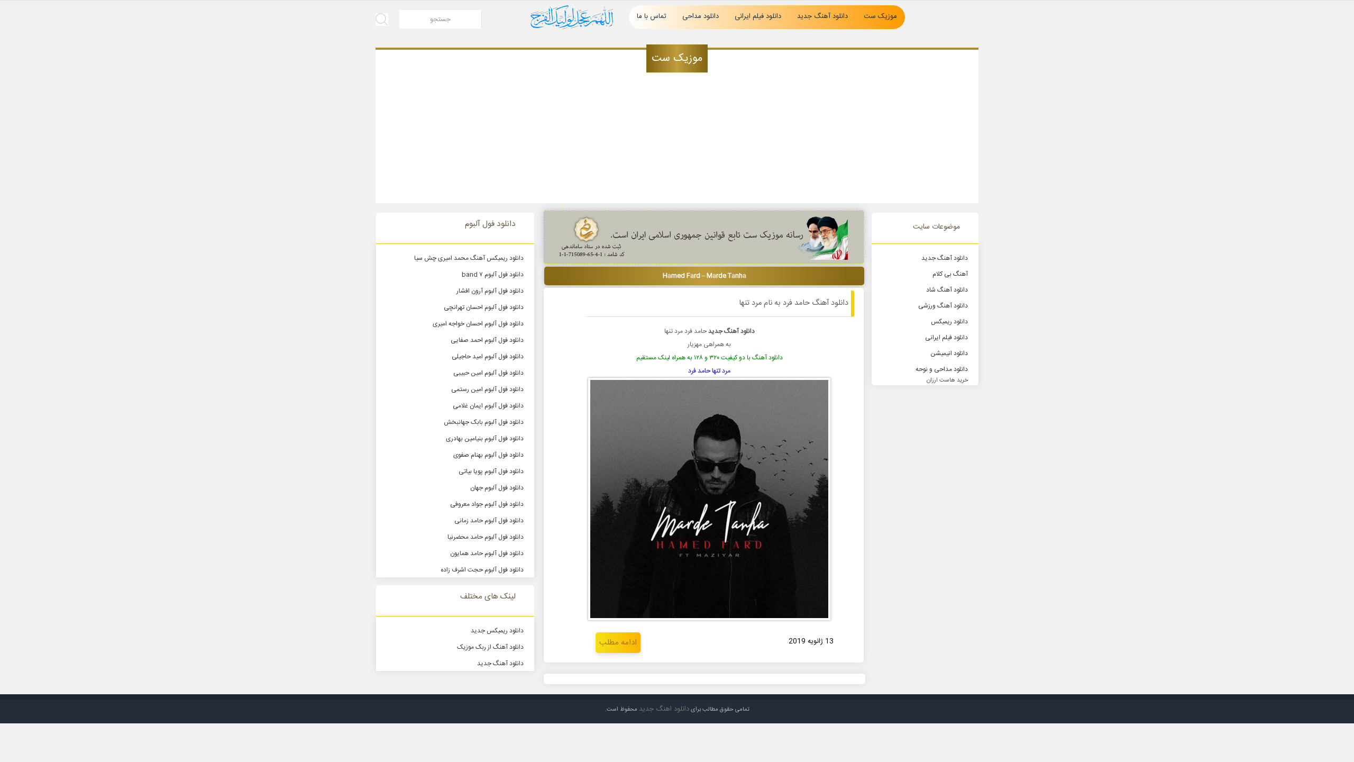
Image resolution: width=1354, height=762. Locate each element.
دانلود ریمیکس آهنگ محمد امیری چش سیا (469, 258)
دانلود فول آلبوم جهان (497, 488)
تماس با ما (651, 16)
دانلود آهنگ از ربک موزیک (490, 647)
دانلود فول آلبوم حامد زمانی (489, 520)
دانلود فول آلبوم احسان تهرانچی (484, 307)
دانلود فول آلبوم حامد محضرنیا (485, 537)
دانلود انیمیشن (949, 353)
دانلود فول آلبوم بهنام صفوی (488, 455)
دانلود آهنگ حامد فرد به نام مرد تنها (793, 303)
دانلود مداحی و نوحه (942, 369)
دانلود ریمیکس (949, 321)
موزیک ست (880, 16)
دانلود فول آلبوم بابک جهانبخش (484, 422)
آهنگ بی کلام (950, 274)
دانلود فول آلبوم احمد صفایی (487, 340)
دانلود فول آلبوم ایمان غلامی (488, 406)
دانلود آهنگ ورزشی (943, 306)
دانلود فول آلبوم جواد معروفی (487, 504)
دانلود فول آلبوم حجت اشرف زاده (482, 570)
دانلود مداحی (700, 16)
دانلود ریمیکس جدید (497, 630)
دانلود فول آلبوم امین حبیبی (488, 373)
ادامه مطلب (618, 642)
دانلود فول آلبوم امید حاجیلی (488, 356)
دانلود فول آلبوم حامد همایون (487, 553)
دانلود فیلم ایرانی (758, 16)
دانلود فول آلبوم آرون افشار (490, 291)
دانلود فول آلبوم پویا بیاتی (491, 471)
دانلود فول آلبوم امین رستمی (487, 389)
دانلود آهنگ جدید (822, 16)
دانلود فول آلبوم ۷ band (493, 274)
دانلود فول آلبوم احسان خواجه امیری (478, 324)
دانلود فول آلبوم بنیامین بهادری (485, 438)
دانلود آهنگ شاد (947, 290)
